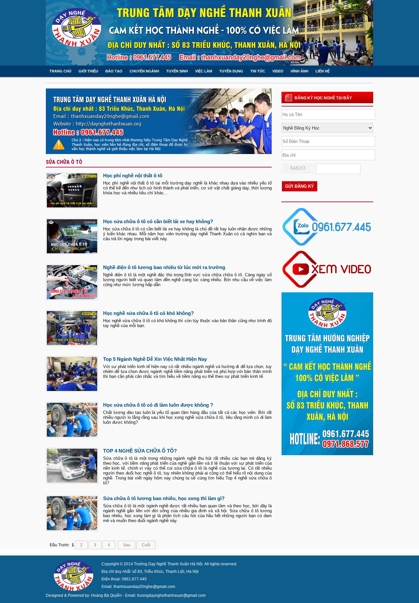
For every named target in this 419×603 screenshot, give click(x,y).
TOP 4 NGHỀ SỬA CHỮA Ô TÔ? (140, 451)
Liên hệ (323, 71)
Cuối (146, 545)
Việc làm (203, 71)
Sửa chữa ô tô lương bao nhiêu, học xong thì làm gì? (164, 498)
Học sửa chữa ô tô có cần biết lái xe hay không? (158, 221)
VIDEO (277, 71)
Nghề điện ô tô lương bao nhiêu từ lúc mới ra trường (164, 267)
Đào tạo (113, 71)
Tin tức (257, 71)
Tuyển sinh (177, 71)
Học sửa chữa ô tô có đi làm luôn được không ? (158, 405)
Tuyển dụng (231, 71)
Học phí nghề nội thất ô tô (132, 175)
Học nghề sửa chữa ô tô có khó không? (148, 313)
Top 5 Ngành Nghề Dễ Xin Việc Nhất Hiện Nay (155, 359)
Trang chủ (60, 71)
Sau (126, 545)
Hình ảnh (299, 71)
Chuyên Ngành (144, 71)
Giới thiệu (88, 71)
